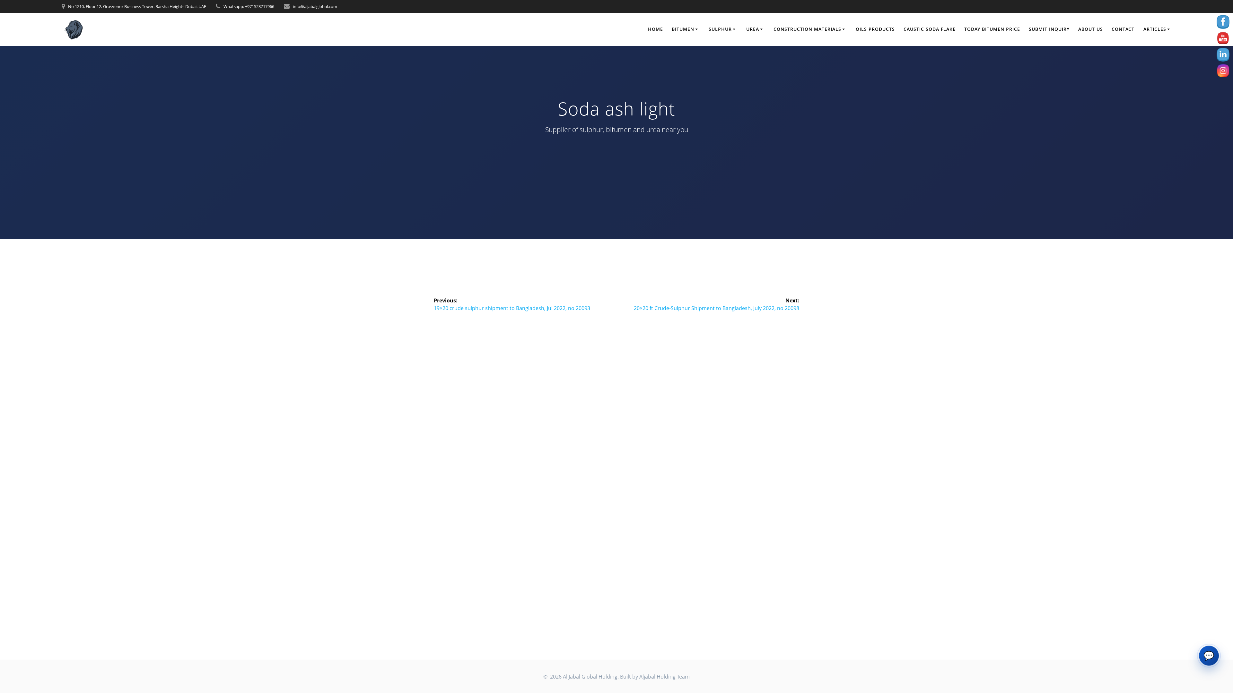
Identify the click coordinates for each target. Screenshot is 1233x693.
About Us (1090, 29)
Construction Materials (807, 29)
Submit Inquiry (1049, 29)
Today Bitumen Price (992, 29)
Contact (1123, 29)
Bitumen (683, 29)
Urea (752, 29)
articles (1154, 29)
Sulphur (720, 29)
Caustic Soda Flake (930, 29)
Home (655, 29)
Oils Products (875, 29)
